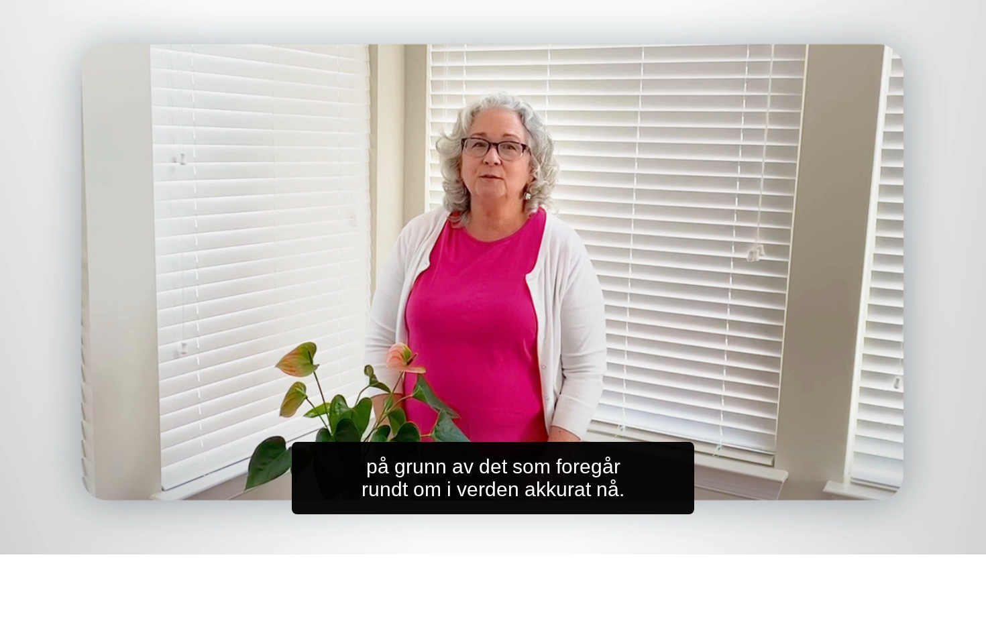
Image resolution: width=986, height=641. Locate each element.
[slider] (519, 541)
